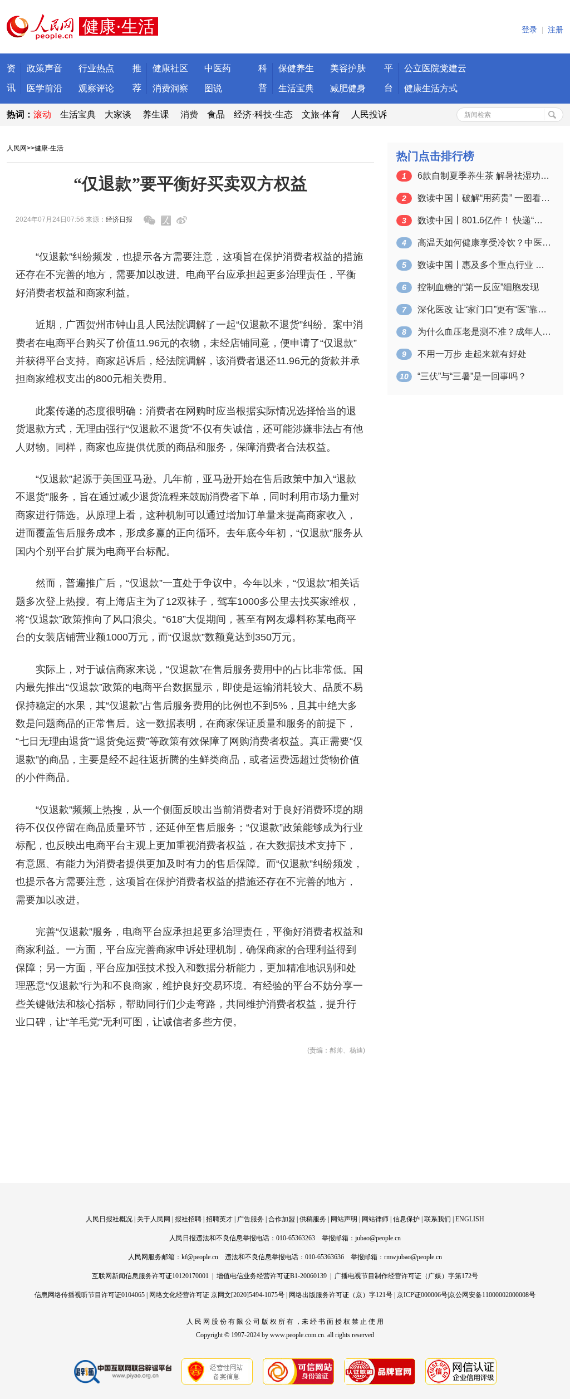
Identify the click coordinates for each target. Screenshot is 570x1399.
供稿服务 (312, 1219)
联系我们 (437, 1219)
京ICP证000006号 (422, 1295)
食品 (216, 114)
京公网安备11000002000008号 (492, 1295)
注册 (555, 30)
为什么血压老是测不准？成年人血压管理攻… (484, 331)
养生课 (155, 114)
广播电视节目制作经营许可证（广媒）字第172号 (406, 1276)
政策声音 (44, 68)
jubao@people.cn (378, 1238)
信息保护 (406, 1219)
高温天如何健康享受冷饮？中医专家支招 (484, 242)
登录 (529, 30)
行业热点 (96, 68)
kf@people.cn (199, 1257)
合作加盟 (281, 1219)
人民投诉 (369, 114)
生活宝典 (296, 88)
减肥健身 (348, 88)
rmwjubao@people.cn (413, 1257)
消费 (189, 114)
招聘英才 (219, 1219)
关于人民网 (153, 1219)
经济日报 (119, 219)
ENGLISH (469, 1219)
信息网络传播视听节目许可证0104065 (90, 1295)
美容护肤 (348, 68)
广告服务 (250, 1219)
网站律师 (375, 1219)
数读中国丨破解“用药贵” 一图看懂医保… (484, 198)
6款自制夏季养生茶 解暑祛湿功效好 (484, 175)
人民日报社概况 (109, 1219)
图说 (213, 88)
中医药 (217, 68)
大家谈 (118, 114)
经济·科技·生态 (263, 114)
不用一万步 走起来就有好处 (472, 354)
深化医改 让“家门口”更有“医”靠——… (484, 309)
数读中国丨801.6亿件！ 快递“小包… (484, 220)
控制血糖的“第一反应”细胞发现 (478, 287)
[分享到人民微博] (166, 221)
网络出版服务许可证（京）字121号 (340, 1295)
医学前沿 (44, 88)
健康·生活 (49, 148)
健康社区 (170, 68)
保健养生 (296, 68)
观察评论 (96, 88)
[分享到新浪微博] (181, 220)
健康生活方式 (431, 88)
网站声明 (344, 1219)
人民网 (17, 148)
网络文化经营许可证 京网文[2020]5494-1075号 (216, 1295)
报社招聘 (188, 1219)
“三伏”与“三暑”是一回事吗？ (472, 376)
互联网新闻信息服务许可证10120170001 (150, 1276)
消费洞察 (170, 88)
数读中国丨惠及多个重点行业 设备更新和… (484, 265)
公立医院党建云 (435, 68)
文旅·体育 (321, 114)
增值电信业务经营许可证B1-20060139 (272, 1276)
